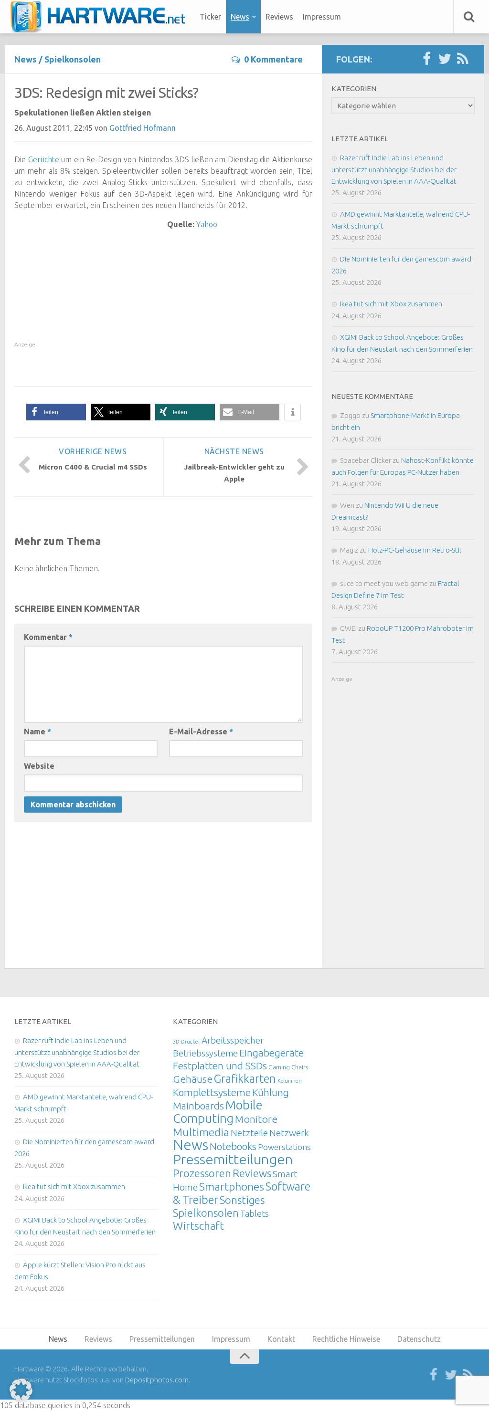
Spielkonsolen (72, 59)
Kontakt (281, 1339)
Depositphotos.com (157, 1380)
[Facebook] (426, 59)
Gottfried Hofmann (142, 128)
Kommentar (48, 637)
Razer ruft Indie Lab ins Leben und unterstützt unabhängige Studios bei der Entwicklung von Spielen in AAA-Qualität (394, 169)
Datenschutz (419, 1339)
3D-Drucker (186, 1042)
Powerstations (284, 1146)
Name (37, 731)
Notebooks (233, 1146)
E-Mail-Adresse (201, 731)
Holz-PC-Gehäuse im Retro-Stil (414, 550)
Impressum (322, 16)
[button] (56, 412)
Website (39, 766)
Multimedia (201, 1132)
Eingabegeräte (271, 1052)
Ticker (210, 16)
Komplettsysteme (212, 1092)
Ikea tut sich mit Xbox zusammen (391, 304)
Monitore (256, 1119)
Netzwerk (289, 1133)
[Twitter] (444, 59)
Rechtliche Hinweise (346, 1339)
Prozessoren (202, 1173)
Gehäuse (193, 1079)
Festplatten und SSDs (220, 1065)
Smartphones (231, 1186)
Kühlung (270, 1092)
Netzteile (249, 1133)
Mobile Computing (218, 1111)
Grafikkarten (245, 1078)
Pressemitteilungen (233, 1159)
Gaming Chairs (288, 1067)
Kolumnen (289, 1081)
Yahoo (206, 224)
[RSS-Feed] (463, 59)
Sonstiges (242, 1200)
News (240, 16)
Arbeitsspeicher (233, 1040)
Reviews (279, 16)
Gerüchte (43, 159)
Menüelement (101, 16)
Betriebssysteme (205, 1053)
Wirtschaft (198, 1226)
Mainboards (198, 1105)
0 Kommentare (273, 59)
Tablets (254, 1213)
